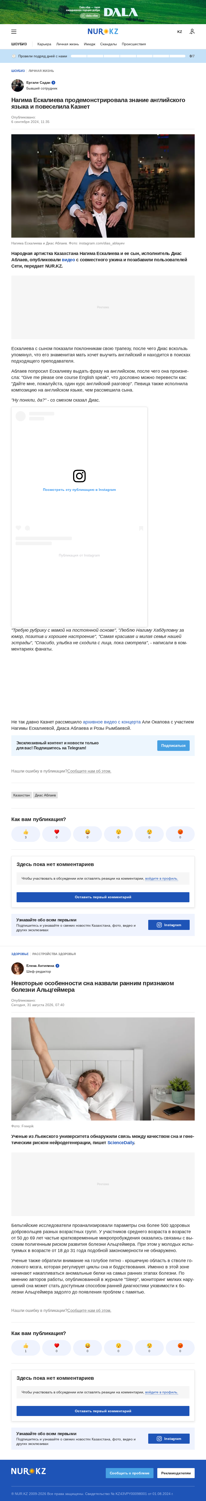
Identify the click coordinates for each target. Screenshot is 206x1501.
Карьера (44, 44)
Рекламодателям (176, 1473)
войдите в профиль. (161, 878)
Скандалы (108, 44)
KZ (179, 32)
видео (68, 259)
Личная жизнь (67, 44)
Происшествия (134, 44)
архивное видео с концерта (112, 721)
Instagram (172, 925)
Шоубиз (19, 44)
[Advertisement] (103, 307)
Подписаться (173, 745)
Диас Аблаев (45, 795)
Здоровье (20, 954)
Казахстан (21, 795)
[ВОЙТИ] (192, 32)
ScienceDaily (121, 1142)
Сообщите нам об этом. (89, 771)
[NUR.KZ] (103, 31)
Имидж (89, 44)
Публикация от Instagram (79, 555)
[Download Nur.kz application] (103, 12)
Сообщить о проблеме (129, 1473)
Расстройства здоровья (54, 954)
